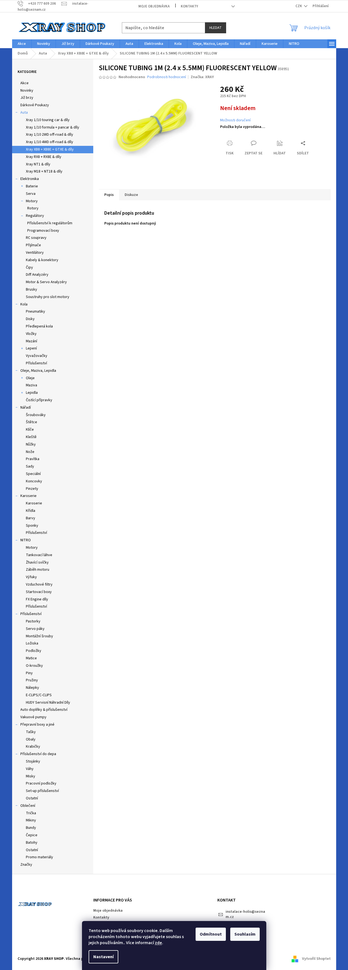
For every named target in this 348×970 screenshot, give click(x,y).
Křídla (30, 510)
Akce (24, 83)
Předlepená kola (39, 326)
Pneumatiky (35, 311)
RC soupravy (36, 238)
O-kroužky (34, 665)
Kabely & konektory (42, 260)
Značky (26, 864)
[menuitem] (21, 43)
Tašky (31, 732)
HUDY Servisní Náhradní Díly (48, 702)
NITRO (25, 540)
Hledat (215, 28)
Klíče (30, 429)
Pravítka (32, 459)
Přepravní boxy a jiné (37, 724)
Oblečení (27, 805)
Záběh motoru (37, 569)
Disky (30, 319)
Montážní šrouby (39, 636)
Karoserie (28, 496)
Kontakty (189, 6)
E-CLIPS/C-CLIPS (39, 695)
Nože (30, 452)
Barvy (30, 518)
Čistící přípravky (39, 400)
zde (158, 943)
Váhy (30, 769)
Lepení (31, 348)
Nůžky (31, 444)
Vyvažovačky (36, 356)
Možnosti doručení (235, 120)
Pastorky (33, 621)
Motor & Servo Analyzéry (46, 282)
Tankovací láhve (39, 555)
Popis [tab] (109, 195)
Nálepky (32, 687)
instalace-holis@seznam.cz (245, 914)
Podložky (33, 651)
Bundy (31, 827)
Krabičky (33, 746)
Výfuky (31, 577)
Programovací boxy (43, 230)
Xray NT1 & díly (38, 164)
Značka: (202, 77)
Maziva (31, 385)
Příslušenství (36, 363)
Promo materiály (39, 857)
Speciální (33, 474)
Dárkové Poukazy (34, 105)
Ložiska (32, 643)
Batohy (31, 842)
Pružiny (32, 680)
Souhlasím (245, 934)
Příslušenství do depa (38, 754)
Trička (31, 813)
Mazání (31, 341)
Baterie (32, 186)
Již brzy (26, 97)
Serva (30, 193)
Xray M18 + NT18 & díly (44, 171)
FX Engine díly (37, 599)
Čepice (31, 835)
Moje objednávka (154, 6)
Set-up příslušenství (42, 791)
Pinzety (32, 488)
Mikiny (31, 820)
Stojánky (33, 761)
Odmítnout (211, 934)
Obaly (30, 739)
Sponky (32, 525)
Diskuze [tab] (131, 195)
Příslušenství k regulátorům (49, 223)
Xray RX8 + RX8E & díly (43, 157)
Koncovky (34, 481)
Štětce (31, 422)
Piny (29, 673)
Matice (31, 658)
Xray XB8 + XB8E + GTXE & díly (50, 149)
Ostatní (32, 798)
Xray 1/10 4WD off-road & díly (49, 142)
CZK (299, 6)
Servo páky (35, 629)
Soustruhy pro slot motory (47, 297)
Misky (30, 776)
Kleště (31, 437)
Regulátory (35, 215)
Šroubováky (36, 415)
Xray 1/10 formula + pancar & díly (52, 127)
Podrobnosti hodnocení (166, 77)
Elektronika (29, 179)
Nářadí (25, 407)
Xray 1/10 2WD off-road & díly (49, 134)
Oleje (30, 378)
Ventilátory (35, 252)
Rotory (33, 208)
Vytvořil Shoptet (316, 958)
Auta (24, 112)
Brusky (31, 289)
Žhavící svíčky (37, 562)
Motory (32, 201)
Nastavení (103, 957)
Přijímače (33, 245)
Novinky (26, 90)
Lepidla (32, 392)
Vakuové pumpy (33, 717)
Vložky (31, 334)
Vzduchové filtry (39, 584)
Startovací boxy (39, 592)
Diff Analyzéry (37, 274)
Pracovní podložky (41, 783)
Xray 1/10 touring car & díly (48, 120)
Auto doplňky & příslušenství (43, 709)
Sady (30, 466)
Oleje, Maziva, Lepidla (38, 370)
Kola (24, 304)
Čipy (29, 267)
